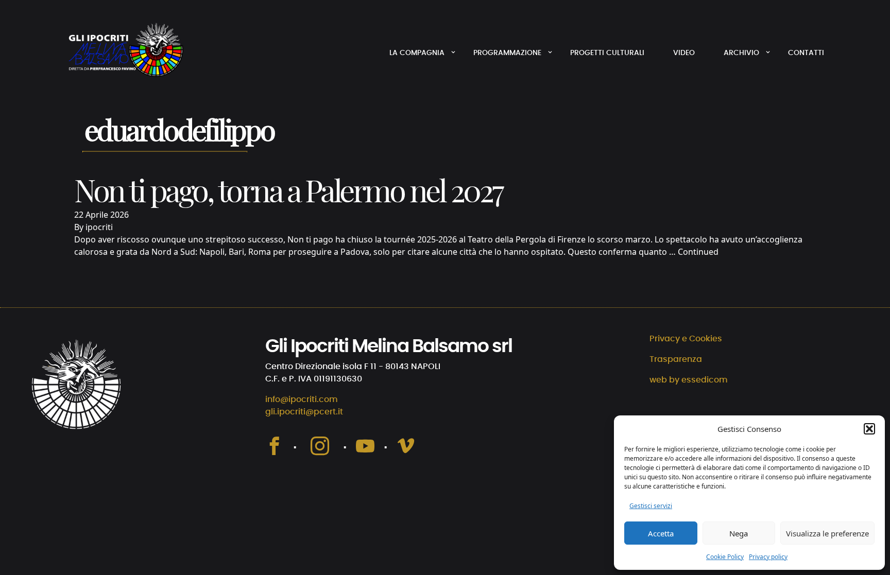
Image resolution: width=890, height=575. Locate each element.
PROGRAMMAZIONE (507, 53)
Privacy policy (768, 556)
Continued (698, 251)
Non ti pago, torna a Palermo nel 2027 (288, 193)
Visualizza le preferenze (827, 533)
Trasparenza (675, 359)
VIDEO (684, 53)
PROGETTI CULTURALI (607, 53)
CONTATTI (806, 53)
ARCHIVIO (741, 53)
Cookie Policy (725, 556)
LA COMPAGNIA (416, 53)
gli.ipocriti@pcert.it (304, 412)
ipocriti (99, 227)
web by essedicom (688, 380)
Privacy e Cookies (685, 339)
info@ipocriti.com (301, 399)
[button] (869, 429)
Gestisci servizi (650, 505)
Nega (738, 533)
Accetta (661, 533)
